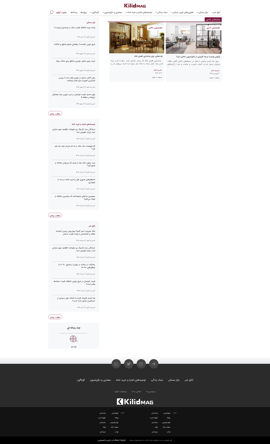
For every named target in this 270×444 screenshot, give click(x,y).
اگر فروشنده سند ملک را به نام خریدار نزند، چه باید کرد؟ (75, 147)
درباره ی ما (151, 391)
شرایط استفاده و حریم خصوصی (112, 440)
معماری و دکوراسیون (113, 12)
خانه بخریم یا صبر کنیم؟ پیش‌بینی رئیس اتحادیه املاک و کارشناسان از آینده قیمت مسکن (75, 232)
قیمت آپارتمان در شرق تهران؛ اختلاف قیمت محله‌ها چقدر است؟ (74, 283)
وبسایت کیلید (120, 391)
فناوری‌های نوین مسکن (183, 12)
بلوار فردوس (166, 422)
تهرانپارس (166, 413)
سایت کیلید (61, 12)
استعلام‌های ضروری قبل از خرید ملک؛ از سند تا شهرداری (76, 181)
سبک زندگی (162, 12)
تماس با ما (136, 391)
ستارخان (155, 422)
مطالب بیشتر (55, 113)
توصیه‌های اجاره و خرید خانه (139, 12)
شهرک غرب (154, 417)
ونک (156, 427)
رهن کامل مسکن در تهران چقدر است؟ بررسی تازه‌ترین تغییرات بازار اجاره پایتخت (77, 79)
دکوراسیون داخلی (156, 27)
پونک (168, 417)
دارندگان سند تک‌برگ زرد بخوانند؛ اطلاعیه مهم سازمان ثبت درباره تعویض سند (73, 131)
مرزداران (155, 432)
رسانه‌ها (74, 12)
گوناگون (95, 12)
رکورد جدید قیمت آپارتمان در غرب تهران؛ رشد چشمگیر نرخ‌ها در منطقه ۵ (73, 96)
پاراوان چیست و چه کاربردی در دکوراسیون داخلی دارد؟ (198, 56)
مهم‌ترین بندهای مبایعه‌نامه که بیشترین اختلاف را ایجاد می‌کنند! (75, 198)
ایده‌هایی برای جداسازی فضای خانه (148, 56)
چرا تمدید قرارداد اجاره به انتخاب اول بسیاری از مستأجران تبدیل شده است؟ (76, 299)
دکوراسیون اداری (213, 27)
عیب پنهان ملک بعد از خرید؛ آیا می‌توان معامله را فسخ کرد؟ (75, 164)
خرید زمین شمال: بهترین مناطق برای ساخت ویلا (75, 61)
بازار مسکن (203, 12)
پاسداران (155, 413)
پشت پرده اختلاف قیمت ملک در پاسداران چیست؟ (74, 27)
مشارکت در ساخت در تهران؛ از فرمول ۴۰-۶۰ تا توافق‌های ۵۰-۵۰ (76, 266)
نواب (168, 432)
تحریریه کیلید (215, 70)
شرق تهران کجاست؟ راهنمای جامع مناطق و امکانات (74, 44)
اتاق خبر (216, 12)
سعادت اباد (166, 427)
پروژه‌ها (83, 12)
